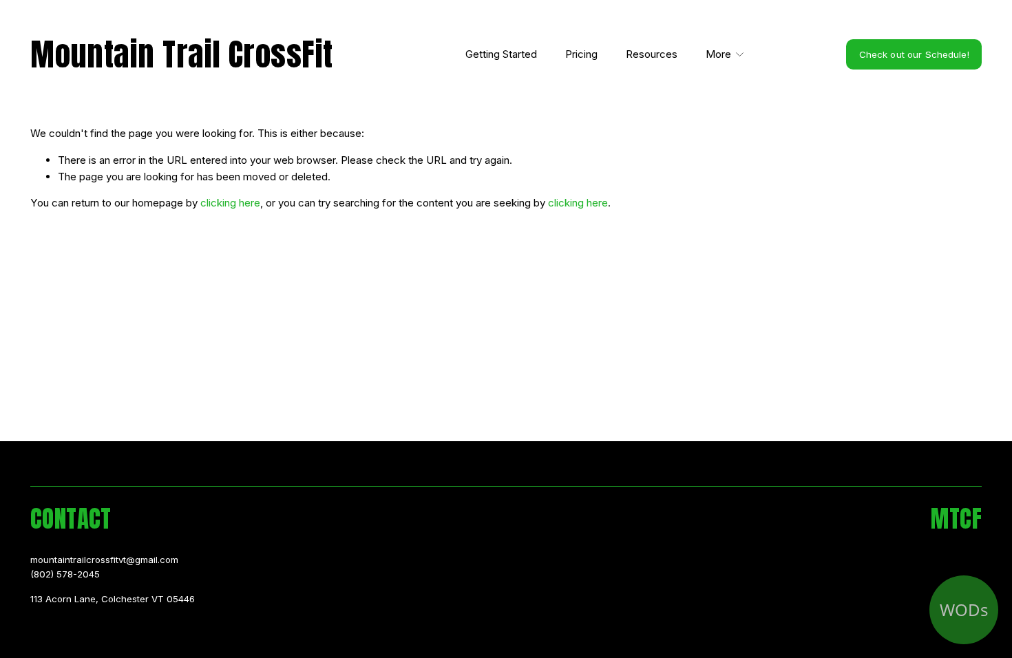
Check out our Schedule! (914, 54)
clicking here (230, 202)
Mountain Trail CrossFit (181, 54)
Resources (651, 54)
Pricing (581, 54)
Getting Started (501, 54)
